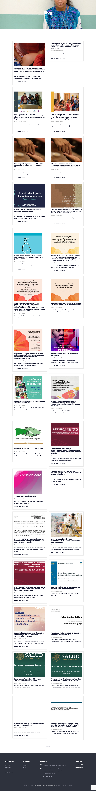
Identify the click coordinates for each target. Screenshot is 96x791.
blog (24, 74)
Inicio (6, 32)
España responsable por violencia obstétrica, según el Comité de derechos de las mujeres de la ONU (66, 478)
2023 (61, 358)
